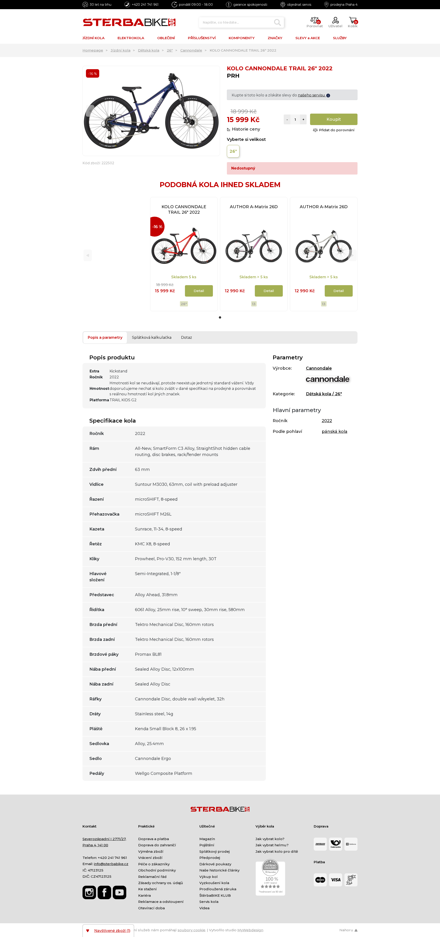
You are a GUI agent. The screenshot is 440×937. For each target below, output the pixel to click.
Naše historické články (219, 870)
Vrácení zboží (150, 857)
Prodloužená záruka (217, 889)
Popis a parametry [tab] (105, 337)
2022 (327, 420)
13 (254, 304)
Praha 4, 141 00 (95, 845)
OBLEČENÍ (166, 38)
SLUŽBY (340, 38)
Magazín (207, 839)
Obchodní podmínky (157, 870)
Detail (199, 291)
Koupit (334, 119)
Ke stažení (147, 889)
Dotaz (186, 337)
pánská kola (334, 431)
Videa (204, 908)
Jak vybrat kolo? (270, 839)
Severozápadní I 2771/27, (104, 839)
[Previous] (90, 111)
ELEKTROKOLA (131, 38)
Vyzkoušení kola (214, 883)
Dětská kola (148, 50)
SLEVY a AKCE (307, 38)
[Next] (212, 111)
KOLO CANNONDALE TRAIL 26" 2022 (184, 209)
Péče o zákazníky (154, 864)
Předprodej (209, 857)
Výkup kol (208, 876)
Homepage (92, 50)
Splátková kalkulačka (151, 337)
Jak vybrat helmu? (272, 845)
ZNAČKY (275, 38)
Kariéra (144, 895)
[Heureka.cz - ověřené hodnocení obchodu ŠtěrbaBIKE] (270, 877)
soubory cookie (191, 930)
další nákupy (319, 95)
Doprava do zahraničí (157, 845)
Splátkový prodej (214, 851)
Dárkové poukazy (215, 864)
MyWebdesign (250, 930)
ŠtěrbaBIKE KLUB (215, 895)
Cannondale (191, 50)
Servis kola (208, 901)
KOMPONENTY (242, 38)
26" (170, 50)
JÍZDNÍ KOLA (93, 38)
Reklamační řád (152, 876)
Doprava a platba (153, 839)
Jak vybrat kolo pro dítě (277, 851)
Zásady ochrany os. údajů (160, 883)
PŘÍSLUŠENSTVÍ (202, 38)
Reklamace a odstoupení (161, 901)
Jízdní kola (120, 50)
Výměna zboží (150, 851)
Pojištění (206, 845)
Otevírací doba (151, 908)
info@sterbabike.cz (111, 864)
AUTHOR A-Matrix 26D (254, 206)
